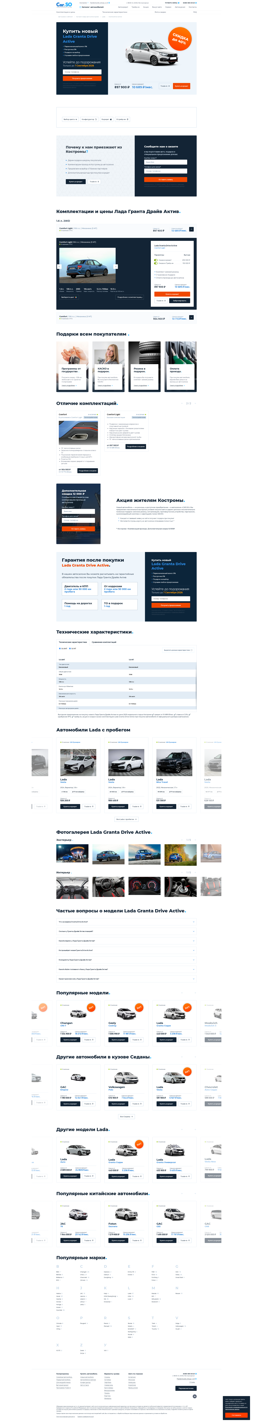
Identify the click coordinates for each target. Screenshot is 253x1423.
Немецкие (131, 1382)
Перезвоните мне (186, 1388)
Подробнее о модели (87, 471)
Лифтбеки (107, 1382)
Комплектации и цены (65, 12)
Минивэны (107, 1398)
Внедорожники (109, 1390)
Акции (146, 7)
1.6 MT (73, 649)
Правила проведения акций (85, 1416)
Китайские (132, 1377)
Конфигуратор (85, 1382)
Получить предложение (82, 78)
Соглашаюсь (236, 1415)
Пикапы (107, 1393)
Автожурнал (180, 7)
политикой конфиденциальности (72, 85)
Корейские (132, 1385)
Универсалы (108, 1385)
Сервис (168, 7)
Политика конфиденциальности (65, 1416)
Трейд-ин (136, 7)
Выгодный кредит (62, 1385)
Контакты (193, 7)
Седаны (107, 1377)
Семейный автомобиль (64, 1377)
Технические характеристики (114, 12)
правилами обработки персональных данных (171, 186)
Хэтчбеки (107, 1380)
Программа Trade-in (63, 1388)
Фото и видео (160, 12)
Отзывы (192, 1382)
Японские (131, 1380)
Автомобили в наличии (88, 1380)
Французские (133, 1388)
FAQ (195, 12)
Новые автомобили (87, 1377)
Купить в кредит (181, 86)
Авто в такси (84, 1385)
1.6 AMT (64, 649)
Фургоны (107, 1396)
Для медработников (63, 1382)
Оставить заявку (166, 179)
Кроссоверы (108, 1388)
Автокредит (123, 7)
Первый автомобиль (63, 1380)
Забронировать (179, 301)
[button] (59, 266)
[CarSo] (68, 5)
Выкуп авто (157, 7)
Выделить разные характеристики (177, 650)
